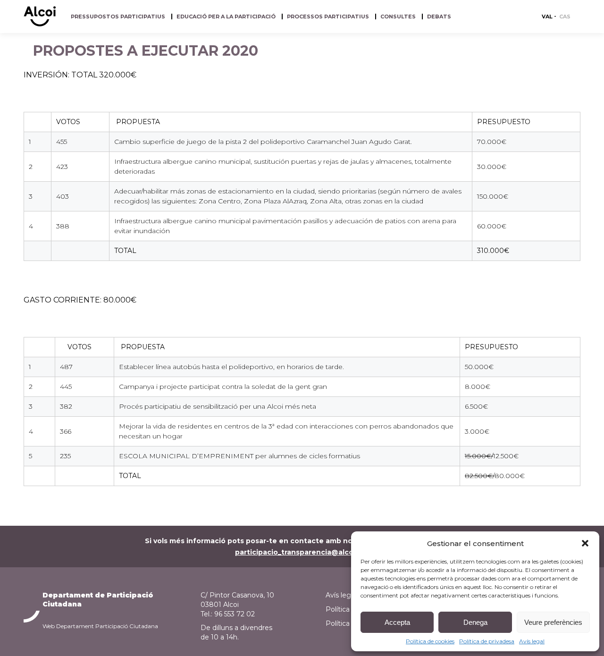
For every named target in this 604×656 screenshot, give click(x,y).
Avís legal (532, 641)
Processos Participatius (328, 16)
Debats (439, 16)
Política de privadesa (486, 641)
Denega (475, 622)
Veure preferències (553, 622)
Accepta (397, 622)
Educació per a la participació (226, 16)
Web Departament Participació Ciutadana (100, 626)
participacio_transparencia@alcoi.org (302, 552)
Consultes (398, 16)
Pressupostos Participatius (118, 16)
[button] (585, 543)
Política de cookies (430, 641)
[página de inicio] (40, 24)
